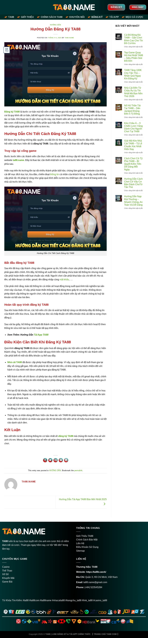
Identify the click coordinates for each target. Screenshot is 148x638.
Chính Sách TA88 (52, 17)
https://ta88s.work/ (96, 572)
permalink (78, 470)
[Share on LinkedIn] (66, 460)
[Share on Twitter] (50, 460)
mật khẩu (64, 279)
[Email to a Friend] (55, 460)
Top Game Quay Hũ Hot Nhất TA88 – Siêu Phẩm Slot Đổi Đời (133, 56)
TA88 (11, 17)
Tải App (114, 17)
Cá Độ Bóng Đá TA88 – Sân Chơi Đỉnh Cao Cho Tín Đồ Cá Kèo (133, 39)
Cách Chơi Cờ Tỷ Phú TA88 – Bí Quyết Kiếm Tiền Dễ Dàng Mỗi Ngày (133, 164)
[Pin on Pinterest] (60, 460)
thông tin (54, 174)
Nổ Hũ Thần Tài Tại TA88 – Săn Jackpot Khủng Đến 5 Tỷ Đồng (132, 109)
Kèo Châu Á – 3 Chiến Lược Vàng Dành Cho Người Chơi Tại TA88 (133, 127)
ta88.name (69, 38)
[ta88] (74, 7)
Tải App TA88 (41, 335)
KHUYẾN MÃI (77, 17)
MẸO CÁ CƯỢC (134, 17)
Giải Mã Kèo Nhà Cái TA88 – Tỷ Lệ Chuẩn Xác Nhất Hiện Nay (133, 144)
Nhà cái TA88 (14, 362)
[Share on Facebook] (45, 460)
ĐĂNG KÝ (97, 17)
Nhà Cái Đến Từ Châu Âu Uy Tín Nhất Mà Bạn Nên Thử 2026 (133, 92)
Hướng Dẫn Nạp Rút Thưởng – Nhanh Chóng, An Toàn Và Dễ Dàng (133, 200)
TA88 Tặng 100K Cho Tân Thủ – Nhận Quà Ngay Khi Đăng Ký (133, 74)
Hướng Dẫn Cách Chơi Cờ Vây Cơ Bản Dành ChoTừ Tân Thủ (133, 183)
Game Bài (7, 581)
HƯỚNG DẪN (55, 25)
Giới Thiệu (27, 17)
